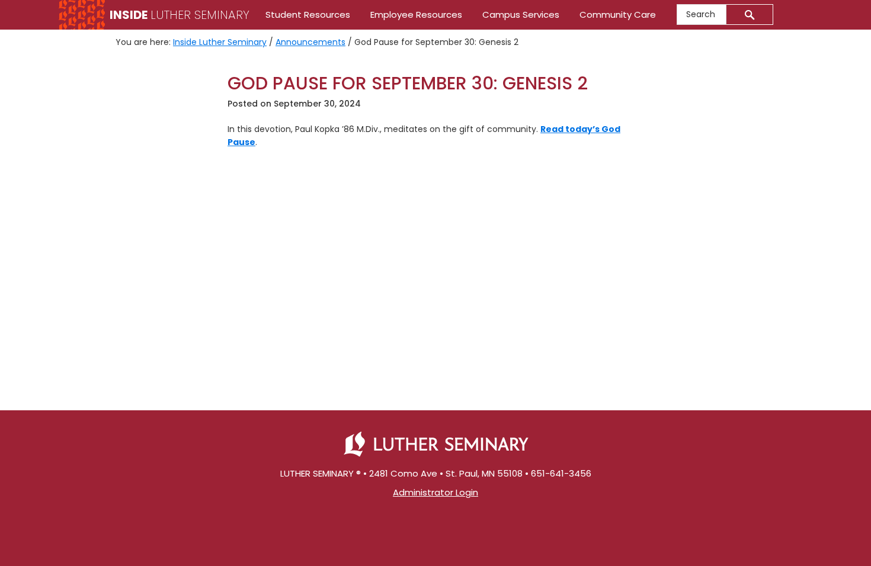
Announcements (310, 42)
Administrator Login (435, 492)
